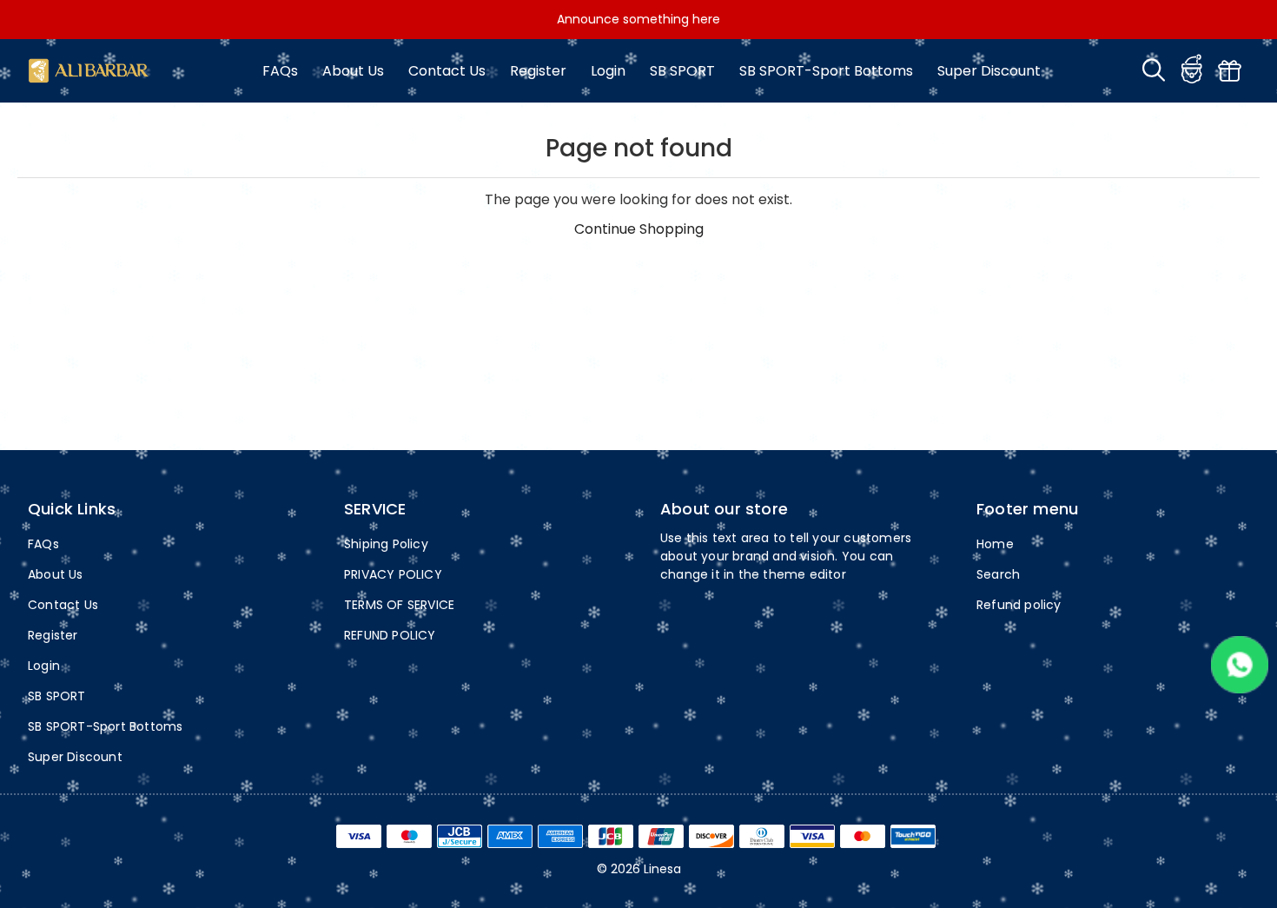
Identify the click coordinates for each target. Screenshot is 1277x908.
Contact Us (447, 71)
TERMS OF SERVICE (399, 604)
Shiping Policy (386, 544)
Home (995, 544)
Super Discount (989, 71)
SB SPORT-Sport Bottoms (826, 71)
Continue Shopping (639, 229)
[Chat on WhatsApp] (1239, 689)
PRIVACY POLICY (393, 574)
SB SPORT (682, 71)
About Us (353, 71)
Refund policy (1019, 604)
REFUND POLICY (390, 635)
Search (998, 574)
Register (538, 71)
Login (608, 71)
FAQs (280, 71)
